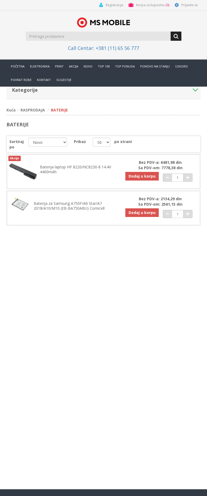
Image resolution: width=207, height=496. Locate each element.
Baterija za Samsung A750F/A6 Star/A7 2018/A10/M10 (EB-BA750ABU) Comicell (69, 206)
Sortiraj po (16, 144)
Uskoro (181, 66)
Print (59, 66)
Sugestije (63, 80)
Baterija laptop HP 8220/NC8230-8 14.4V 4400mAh (75, 169)
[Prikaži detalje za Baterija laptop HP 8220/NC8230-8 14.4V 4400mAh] (23, 170)
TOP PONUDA (125, 66)
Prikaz (80, 141)
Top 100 (104, 66)
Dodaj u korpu (142, 176)
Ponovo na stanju (155, 66)
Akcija (73, 66)
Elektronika (40, 66)
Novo (88, 66)
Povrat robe (21, 80)
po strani (123, 141)
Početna (18, 66)
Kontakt (44, 80)
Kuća (11, 110)
